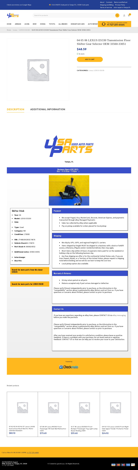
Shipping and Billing (107, 5)
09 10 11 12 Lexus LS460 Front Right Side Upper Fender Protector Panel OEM (115, 429)
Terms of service (106, 7)
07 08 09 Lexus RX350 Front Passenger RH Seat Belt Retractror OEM (53, 429)
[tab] (15, 110)
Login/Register (124, 15)
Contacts (109, 2)
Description (15, 109)
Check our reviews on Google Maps (19, 5)
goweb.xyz (61, 464)
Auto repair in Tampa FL (122, 7)
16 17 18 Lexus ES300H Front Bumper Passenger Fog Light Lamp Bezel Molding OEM (84, 429)
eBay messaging (119, 315)
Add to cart (89, 59)
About (102, 2)
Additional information (47, 109)
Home (9, 30)
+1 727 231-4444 (116, 25)
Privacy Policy (120, 5)
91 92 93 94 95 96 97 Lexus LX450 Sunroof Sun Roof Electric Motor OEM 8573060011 (22, 429)
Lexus (15, 30)
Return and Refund (120, 2)
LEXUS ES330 (24, 30)
